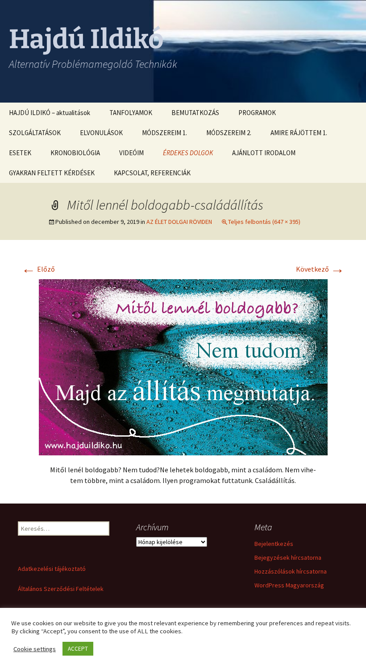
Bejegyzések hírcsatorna (287, 557)
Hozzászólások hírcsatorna (290, 571)
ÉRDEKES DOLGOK (188, 153)
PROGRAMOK (257, 112)
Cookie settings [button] (34, 649)
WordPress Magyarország (289, 585)
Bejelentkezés (273, 544)
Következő (320, 268)
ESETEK (20, 153)
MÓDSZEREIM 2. (228, 132)
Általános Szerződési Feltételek (61, 589)
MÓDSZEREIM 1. (164, 132)
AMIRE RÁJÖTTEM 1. (298, 132)
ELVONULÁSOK (101, 132)
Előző (38, 268)
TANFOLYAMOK (130, 112)
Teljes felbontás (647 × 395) (264, 222)
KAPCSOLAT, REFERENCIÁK (152, 173)
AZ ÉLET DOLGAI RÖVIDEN (179, 222)
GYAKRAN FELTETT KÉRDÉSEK (52, 173)
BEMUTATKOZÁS (195, 112)
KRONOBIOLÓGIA (75, 153)
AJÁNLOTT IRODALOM (263, 153)
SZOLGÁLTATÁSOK (35, 132)
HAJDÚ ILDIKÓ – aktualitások (49, 112)
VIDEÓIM (131, 153)
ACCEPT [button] (78, 648)
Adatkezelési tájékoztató (52, 569)
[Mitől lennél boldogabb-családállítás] (183, 366)
